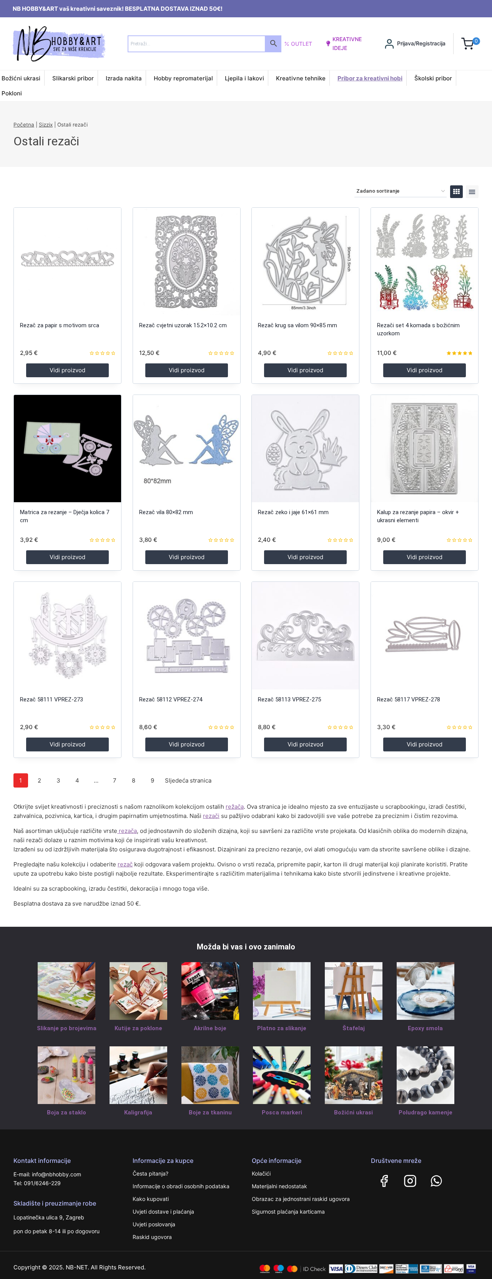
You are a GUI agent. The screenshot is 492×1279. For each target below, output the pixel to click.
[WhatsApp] (436, 1181)
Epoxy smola (425, 1028)
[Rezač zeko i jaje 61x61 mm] (305, 448)
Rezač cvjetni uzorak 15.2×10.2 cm (183, 325)
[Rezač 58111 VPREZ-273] (67, 635)
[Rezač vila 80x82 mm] (186, 448)
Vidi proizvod (67, 370)
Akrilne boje (210, 1028)
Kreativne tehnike (301, 78)
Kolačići (261, 1173)
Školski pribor (433, 78)
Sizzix (46, 125)
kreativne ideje (347, 43)
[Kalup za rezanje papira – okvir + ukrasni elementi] (424, 448)
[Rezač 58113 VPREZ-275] (305, 635)
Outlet (301, 43)
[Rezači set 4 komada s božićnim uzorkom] (424, 261)
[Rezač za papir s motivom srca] (67, 261)
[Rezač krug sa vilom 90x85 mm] (305, 261)
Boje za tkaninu (210, 1112)
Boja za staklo (66, 1112)
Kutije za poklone (138, 1028)
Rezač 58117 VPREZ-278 (408, 699)
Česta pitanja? (150, 1173)
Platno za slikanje (281, 1028)
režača (235, 806)
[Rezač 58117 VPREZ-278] (424, 635)
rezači (211, 815)
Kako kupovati (151, 1199)
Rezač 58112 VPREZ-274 (170, 699)
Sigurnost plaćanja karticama (288, 1211)
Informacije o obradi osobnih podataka (181, 1186)
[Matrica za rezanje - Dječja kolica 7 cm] (67, 448)
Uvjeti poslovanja (154, 1224)
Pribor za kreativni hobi (369, 78)
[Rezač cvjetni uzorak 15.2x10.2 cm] (186, 261)
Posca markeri (282, 1112)
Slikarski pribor (73, 78)
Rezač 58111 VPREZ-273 (51, 699)
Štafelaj (353, 1028)
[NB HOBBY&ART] (59, 44)
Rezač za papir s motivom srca (59, 325)
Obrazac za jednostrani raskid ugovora (301, 1199)
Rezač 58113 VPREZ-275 (289, 699)
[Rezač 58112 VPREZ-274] (186, 635)
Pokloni (12, 93)
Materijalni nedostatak (279, 1186)
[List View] (472, 191)
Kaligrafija (138, 1112)
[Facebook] (384, 1181)
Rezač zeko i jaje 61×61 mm (293, 512)
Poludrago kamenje (425, 1112)
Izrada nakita (124, 78)
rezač (125, 864)
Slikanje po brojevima (66, 1028)
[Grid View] (456, 191)
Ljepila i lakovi (244, 78)
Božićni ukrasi (21, 78)
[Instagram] (410, 1181)
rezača (127, 830)
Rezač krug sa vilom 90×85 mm (297, 325)
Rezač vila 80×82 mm (166, 512)
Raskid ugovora (152, 1237)
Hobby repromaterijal (183, 78)
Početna (23, 125)
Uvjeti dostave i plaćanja (163, 1211)
